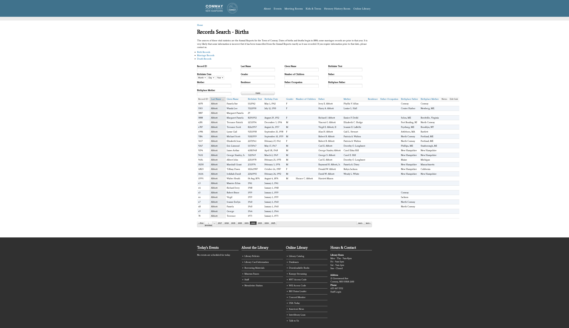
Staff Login (335, 291)
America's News (296, 309)
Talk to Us (294, 320)
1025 (273, 223)
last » (368, 223)
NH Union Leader (297, 291)
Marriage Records (205, 55)
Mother (200, 82)
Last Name (246, 66)
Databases (294, 262)
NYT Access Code (298, 279)
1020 (240, 223)
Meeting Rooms (293, 8)
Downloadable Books (299, 268)
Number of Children (294, 74)
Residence (246, 82)
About (267, 8)
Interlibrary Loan (297, 314)
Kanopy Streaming (298, 273)
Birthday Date (271, 99)
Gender (244, 74)
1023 (260, 223)
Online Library (361, 8)
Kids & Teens (313, 8)
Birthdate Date (204, 74)
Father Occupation (293, 82)
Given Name (290, 66)
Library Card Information (256, 262)
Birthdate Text (335, 66)
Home (200, 25)
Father (331, 74)
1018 (226, 223)
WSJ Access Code (297, 285)
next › (360, 223)
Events (278, 8)
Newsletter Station (253, 285)
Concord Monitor (297, 297)
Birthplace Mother (206, 90)
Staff (246, 279)
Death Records (204, 58)
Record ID (202, 66)
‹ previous (208, 224)
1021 (246, 223)
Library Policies (251, 256)
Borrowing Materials (254, 268)
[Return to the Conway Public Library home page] (220, 12)
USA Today (294, 303)
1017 (220, 223)
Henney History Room (337, 8)
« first (201, 223)
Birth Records (203, 52)
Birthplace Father (336, 82)
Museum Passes (251, 273)
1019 (233, 223)
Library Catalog (296, 256)
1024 (266, 223)
